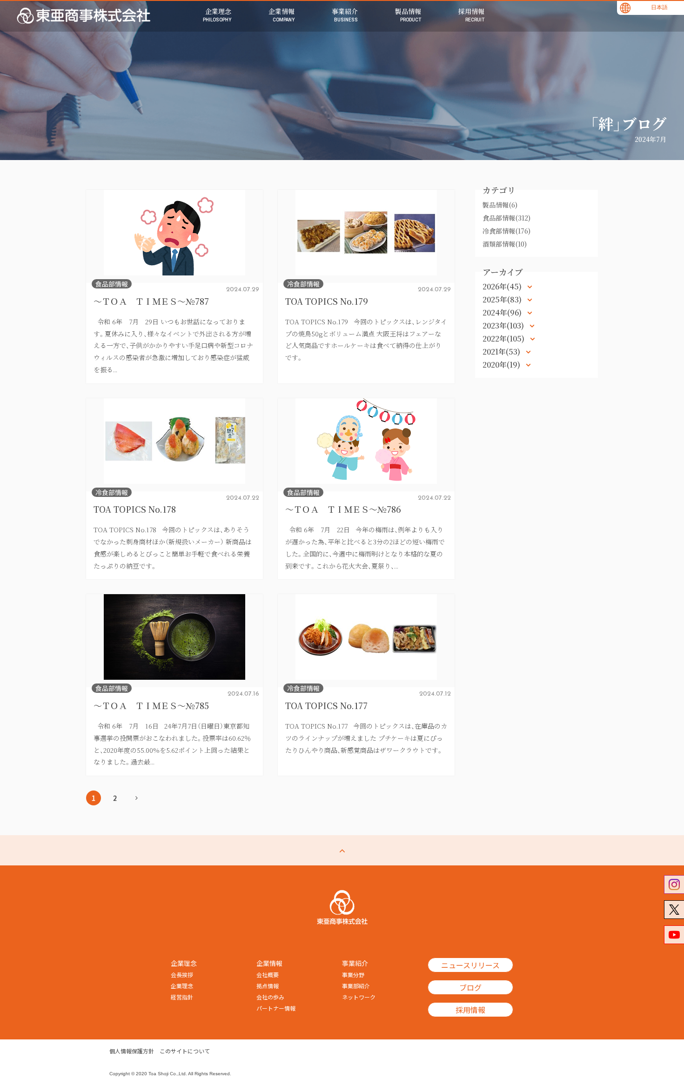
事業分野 (353, 975)
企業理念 (182, 986)
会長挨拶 (182, 975)
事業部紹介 (356, 986)
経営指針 (182, 997)
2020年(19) (502, 364)
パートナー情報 (275, 1008)
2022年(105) (504, 338)
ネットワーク (359, 997)
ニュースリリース (470, 965)
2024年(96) (503, 312)
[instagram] (674, 884)
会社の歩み (270, 997)
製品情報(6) (500, 204)
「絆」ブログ (628, 123)
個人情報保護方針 (131, 1051)
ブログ (470, 987)
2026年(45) (503, 286)
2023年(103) (504, 325)
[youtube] (674, 934)
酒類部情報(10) (505, 243)
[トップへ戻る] (342, 850)
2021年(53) (502, 351)
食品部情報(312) (506, 217)
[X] (674, 909)
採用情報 (470, 1009)
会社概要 (267, 975)
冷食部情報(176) (506, 230)
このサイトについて (185, 1051)
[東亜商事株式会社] (83, 16)
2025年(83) (503, 299)
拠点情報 (267, 986)
